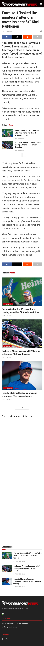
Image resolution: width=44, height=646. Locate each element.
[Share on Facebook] (7, 37)
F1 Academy (8, 304)
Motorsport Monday (9, 627)
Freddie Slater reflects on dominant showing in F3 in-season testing (27, 581)
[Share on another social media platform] (37, 37)
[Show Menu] (41, 3)
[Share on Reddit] (27, 37)
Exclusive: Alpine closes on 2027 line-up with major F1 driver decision (28, 144)
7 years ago (10, 31)
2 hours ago (20, 138)
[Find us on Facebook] (2, 639)
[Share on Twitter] (17, 37)
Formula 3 (8, 388)
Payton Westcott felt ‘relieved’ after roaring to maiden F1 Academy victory (27, 132)
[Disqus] (22, 450)
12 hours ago (7, 399)
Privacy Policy (22, 623)
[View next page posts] (24, 155)
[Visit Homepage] (19, 4)
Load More (22, 407)
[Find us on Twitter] (7, 639)
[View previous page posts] (20, 155)
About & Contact (8, 623)
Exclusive (8, 346)
